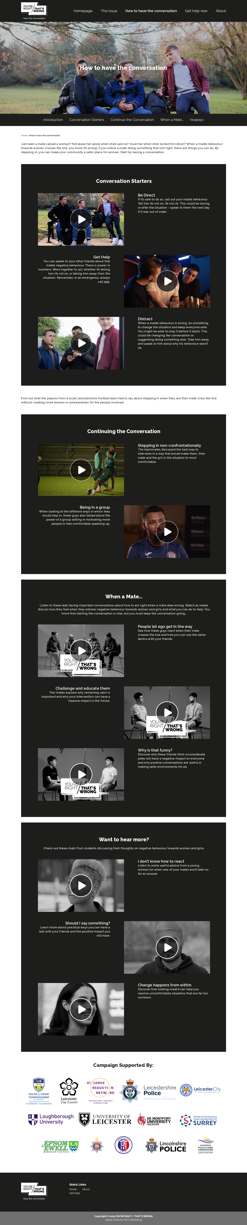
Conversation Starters (86, 120)
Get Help (74, 1193)
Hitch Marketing (133, 1219)
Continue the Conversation (132, 120)
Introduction (53, 120)
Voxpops (197, 120)
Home (24, 135)
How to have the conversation (151, 11)
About (221, 11)
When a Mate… (171, 120)
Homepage (83, 11)
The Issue (109, 11)
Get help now (196, 11)
